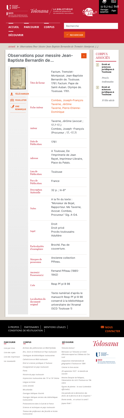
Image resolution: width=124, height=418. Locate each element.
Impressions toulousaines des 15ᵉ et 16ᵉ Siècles (41, 378)
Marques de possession (36, 261)
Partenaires (31, 327)
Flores (25, 370)
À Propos (13, 327)
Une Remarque (20, 108)
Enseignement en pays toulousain (36, 367)
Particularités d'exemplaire (37, 247)
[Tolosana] (42, 11)
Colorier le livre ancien (70, 367)
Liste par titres (9, 348)
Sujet (32, 231)
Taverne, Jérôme (61, 104)
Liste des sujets (10, 352)
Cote (32, 285)
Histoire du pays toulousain (33, 374)
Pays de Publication (36, 182)
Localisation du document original (38, 302)
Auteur (33, 128)
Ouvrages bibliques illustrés (33, 393)
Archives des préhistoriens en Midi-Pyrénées (39, 348)
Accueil (13, 27)
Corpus (49, 27)
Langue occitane (29, 382)
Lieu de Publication (36, 173)
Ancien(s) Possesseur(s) (36, 274)
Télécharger (22, 93)
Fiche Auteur (36, 107)
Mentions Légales (55, 327)
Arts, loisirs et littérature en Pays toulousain (40, 352)
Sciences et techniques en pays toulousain (39, 407)
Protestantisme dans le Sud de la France (38, 403)
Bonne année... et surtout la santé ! (75, 399)
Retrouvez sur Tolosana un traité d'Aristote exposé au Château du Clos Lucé (76, 354)
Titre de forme (37, 83)
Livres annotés (28, 385)
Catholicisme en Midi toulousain (35, 359)
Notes (33, 208)
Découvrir (15, 35)
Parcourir (31, 27)
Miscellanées (27, 389)
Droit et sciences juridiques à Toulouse (37, 363)
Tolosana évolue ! (68, 348)
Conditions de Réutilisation (25, 330)
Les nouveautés (10, 361)
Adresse (34, 158)
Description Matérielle (36, 191)
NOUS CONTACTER (112, 329)
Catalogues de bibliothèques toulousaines (39, 355)
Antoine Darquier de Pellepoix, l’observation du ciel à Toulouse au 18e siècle (76, 380)
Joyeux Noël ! (66, 403)
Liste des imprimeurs (12, 357)
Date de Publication (36, 143)
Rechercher (76, 35)
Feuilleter (20, 100)
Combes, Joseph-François (67, 100)
